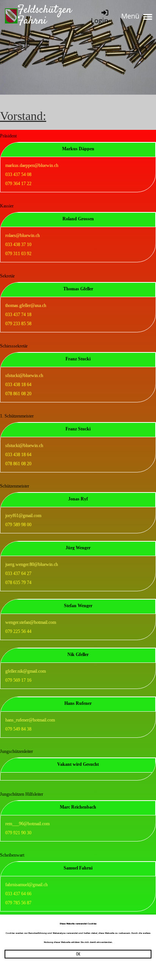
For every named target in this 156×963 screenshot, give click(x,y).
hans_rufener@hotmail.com (30, 720)
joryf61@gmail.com (23, 515)
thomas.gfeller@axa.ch (25, 305)
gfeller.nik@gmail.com (25, 671)
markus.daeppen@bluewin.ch (31, 165)
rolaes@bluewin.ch (22, 235)
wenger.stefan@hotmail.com (30, 622)
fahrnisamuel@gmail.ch (26, 884)
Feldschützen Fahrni (44, 16)
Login (99, 20)
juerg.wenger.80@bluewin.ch (31, 564)
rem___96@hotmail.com (27, 823)
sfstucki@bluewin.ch (24, 375)
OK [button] (78, 954)
